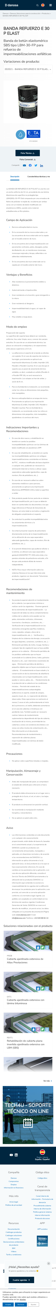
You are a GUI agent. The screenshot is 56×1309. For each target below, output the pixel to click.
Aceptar (8, 1304)
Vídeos (13, 1251)
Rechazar (21, 1304)
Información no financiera (13, 1188)
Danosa (14, 1178)
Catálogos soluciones (13, 1235)
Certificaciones (13, 1239)
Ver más (46, 1081)
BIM (13, 1248)
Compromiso (14, 1181)
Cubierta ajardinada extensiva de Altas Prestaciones (25, 960)
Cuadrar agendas (20, 1280)
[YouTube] (11, 1155)
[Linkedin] (16, 1155)
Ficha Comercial (26, 159)
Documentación (14, 1229)
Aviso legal (13, 1202)
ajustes (23, 1299)
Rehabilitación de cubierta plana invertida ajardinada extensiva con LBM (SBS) (25, 1044)
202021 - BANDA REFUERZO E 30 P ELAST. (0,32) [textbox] (29, 69)
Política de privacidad (13, 1205)
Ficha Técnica (26, 153)
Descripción (14, 176)
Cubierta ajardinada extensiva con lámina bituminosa (25, 1001)
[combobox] (28, 69)
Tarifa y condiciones (13, 1254)
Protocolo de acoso (42, 1218)
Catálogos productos (14, 1232)
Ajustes (33, 1304)
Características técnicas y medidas (40, 176)
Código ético (42, 1178)
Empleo (14, 1184)
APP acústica (42, 1229)
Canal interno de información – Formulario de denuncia (42, 1199)
